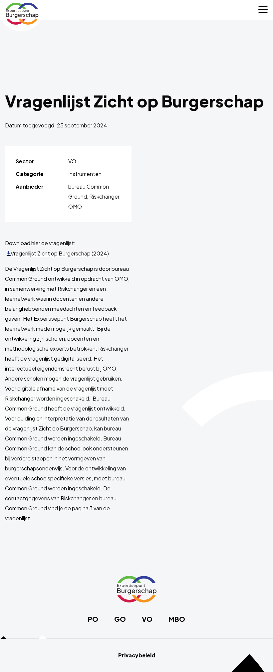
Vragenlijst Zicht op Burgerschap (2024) (60, 253)
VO (147, 619)
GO (120, 619)
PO (93, 619)
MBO (176, 619)
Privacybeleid (136, 655)
